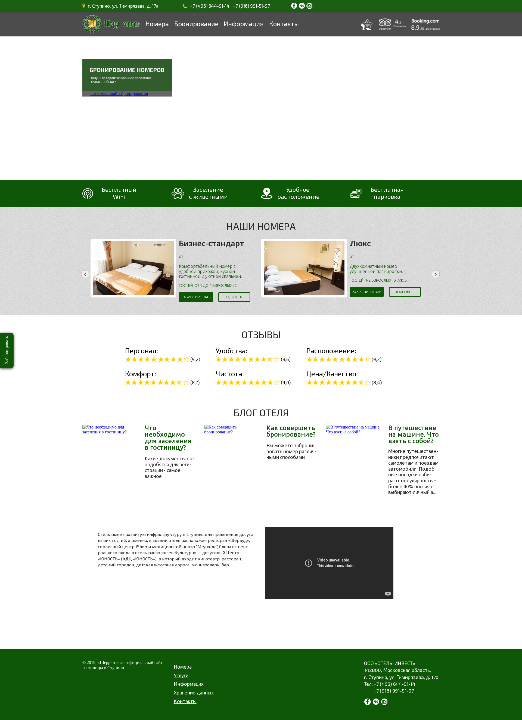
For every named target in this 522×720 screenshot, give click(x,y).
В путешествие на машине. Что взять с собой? (413, 434)
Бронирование (196, 23)
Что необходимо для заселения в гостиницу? (168, 438)
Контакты (284, 23)
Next (436, 274)
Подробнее (234, 297)
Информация (244, 23)
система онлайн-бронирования (119, 93)
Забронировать (196, 297)
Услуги (181, 675)
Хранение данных (194, 692)
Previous (85, 274)
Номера (157, 23)
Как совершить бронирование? (291, 431)
